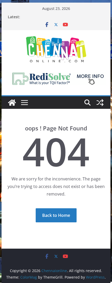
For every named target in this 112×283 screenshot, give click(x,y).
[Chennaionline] (12, 102)
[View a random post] (100, 102)
